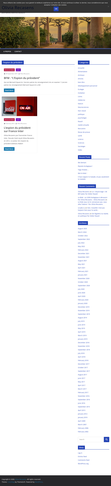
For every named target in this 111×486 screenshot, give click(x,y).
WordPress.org (83, 464)
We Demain (82, 163)
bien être (81, 82)
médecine (81, 100)
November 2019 (83, 310)
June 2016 (81, 403)
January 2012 (82, 414)
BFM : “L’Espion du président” (22, 78)
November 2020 (83, 278)
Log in (80, 453)
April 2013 (81, 410)
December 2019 (83, 307)
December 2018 (83, 343)
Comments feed (83, 460)
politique (81, 114)
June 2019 (81, 325)
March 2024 (82, 232)
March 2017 (82, 389)
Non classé (82, 111)
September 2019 (84, 314)
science (80, 139)
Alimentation (82, 72)
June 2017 (81, 378)
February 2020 (83, 300)
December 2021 (83, 253)
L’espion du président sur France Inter (17, 129)
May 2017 (81, 382)
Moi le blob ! (82, 173)
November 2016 (83, 396)
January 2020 (82, 303)
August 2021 (82, 261)
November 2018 (83, 346)
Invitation (81, 93)
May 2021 (81, 264)
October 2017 (83, 367)
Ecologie (81, 89)
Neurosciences (83, 107)
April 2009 (81, 421)
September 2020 (84, 286)
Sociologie (81, 146)
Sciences (81, 143)
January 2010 (82, 417)
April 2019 (81, 332)
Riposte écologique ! (85, 166)
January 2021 (82, 275)
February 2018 (83, 360)
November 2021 (83, 257)
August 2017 (82, 375)
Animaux (81, 75)
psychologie (82, 118)
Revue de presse (9, 70)
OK (56, 9)
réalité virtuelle (83, 125)
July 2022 (81, 243)
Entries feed (82, 456)
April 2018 (81, 357)
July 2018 (81, 353)
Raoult (80, 121)
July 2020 (81, 289)
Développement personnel (87, 86)
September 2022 (84, 239)
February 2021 (83, 271)
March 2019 (82, 335)
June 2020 (81, 293)
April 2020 (81, 296)
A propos (7, 51)
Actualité (81, 68)
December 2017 (83, 364)
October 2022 (83, 236)
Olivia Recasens (25, 74)
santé (80, 136)
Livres (80, 96)
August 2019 (82, 318)
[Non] (108, 6)
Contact (18, 51)
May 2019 (81, 328)
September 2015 (84, 407)
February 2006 (83, 428)
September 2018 (84, 350)
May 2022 (81, 246)
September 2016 (84, 400)
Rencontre (81, 129)
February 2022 (83, 250)
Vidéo (18, 70)
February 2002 (83, 432)
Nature (80, 104)
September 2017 (84, 371)
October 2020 (83, 282)
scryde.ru (81, 208)
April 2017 (81, 385)
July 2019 (81, 321)
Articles (80, 79)
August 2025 (82, 229)
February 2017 (83, 392)
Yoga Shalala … (83, 170)
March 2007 (82, 424)
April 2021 (81, 268)
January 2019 (82, 339)
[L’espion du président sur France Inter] (19, 106)
